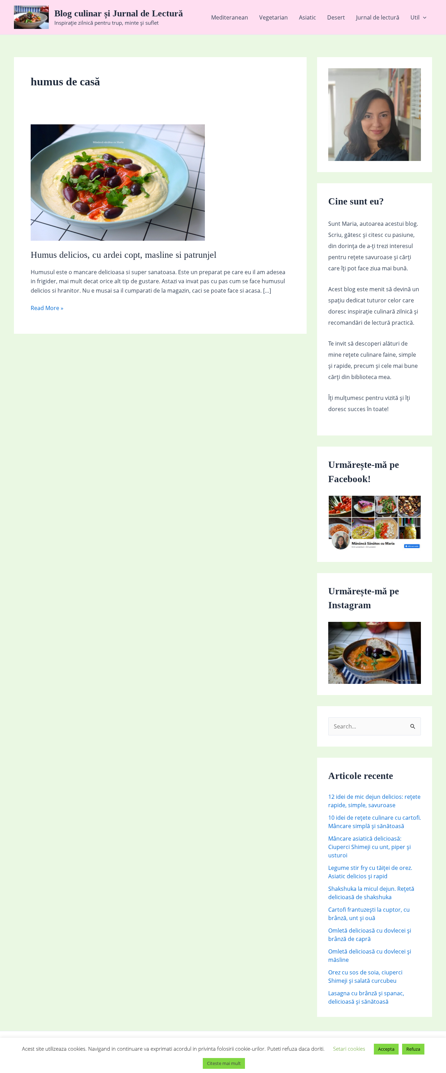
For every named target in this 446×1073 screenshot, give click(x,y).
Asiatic (307, 17)
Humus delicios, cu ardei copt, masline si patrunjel (123, 255)
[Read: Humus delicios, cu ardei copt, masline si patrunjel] (118, 182)
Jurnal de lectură (377, 17)
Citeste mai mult (224, 1063)
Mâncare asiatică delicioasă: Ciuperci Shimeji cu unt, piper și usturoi (369, 847)
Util (415, 17)
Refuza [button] (413, 1049)
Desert (336, 17)
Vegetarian (273, 17)
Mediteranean (229, 17)
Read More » (47, 308)
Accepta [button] (386, 1049)
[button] (423, 17)
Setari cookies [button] (349, 1048)
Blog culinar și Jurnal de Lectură (118, 13)
